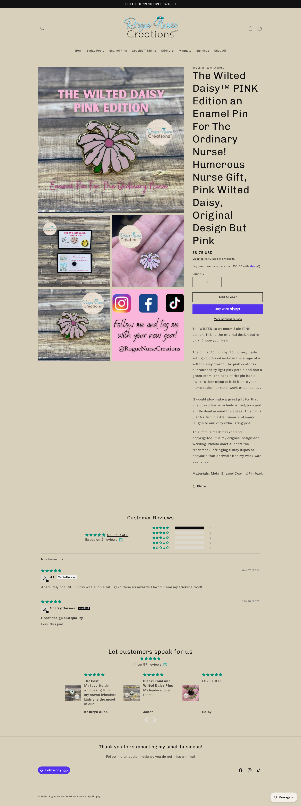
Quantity (198, 273)
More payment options (228, 319)
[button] (42, 28)
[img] (51, 571)
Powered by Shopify (89, 796)
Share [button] (201, 486)
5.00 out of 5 (117, 535)
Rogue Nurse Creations (62, 796)
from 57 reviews (148, 664)
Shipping (198, 258)
